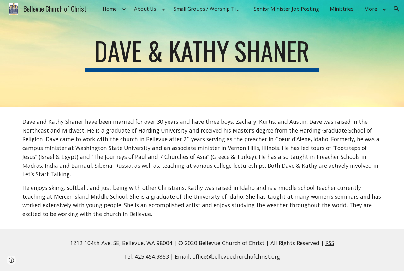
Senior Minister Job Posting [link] (286, 8)
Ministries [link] (342, 8)
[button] (396, 8)
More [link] (370, 8)
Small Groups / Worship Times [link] (210, 8)
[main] (202, 54)
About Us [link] (145, 8)
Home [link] (110, 8)
